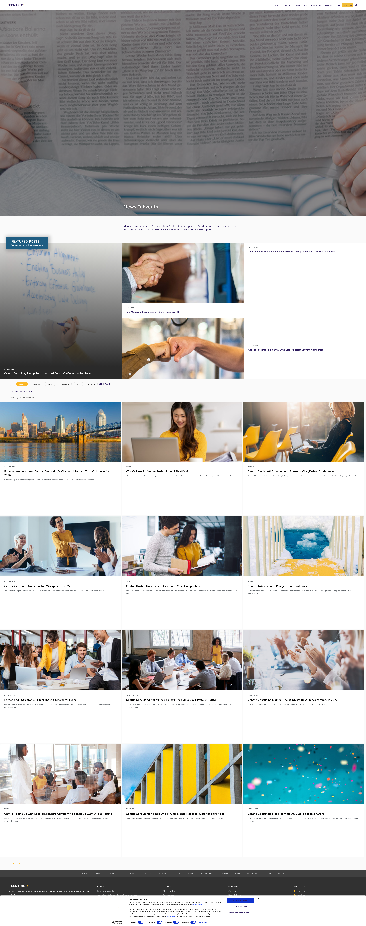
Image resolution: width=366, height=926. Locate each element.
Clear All (103, 384)
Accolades (36, 384)
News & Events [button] (316, 5)
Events (50, 384)
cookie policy (171, 916)
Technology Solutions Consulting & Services (117, 894)
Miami (237, 873)
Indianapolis (206, 873)
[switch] (159, 922)
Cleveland (146, 873)
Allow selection (240, 906)
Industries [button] (296, 5)
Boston (83, 873)
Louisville (223, 873)
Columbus (162, 873)
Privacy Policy (197, 904)
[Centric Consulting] (16, 6)
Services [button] (277, 5)
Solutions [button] (286, 5)
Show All (22, 384)
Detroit (177, 873)
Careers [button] (338, 5)
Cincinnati (130, 873)
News (78, 384)
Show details (203, 922)
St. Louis (282, 873)
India (190, 873)
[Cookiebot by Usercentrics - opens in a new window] (116, 922)
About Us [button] (328, 5)
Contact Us (347, 5)
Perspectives (168, 894)
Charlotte (98, 873)
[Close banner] (258, 898)
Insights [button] (305, 5)
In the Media (64, 384)
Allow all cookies (240, 900)
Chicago (114, 873)
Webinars (91, 384)
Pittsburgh (252, 873)
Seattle (268, 873)
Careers (232, 891)
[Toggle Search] (356, 5)
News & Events (235, 894)
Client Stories (168, 891)
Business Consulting (106, 891)
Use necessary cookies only (240, 912)
